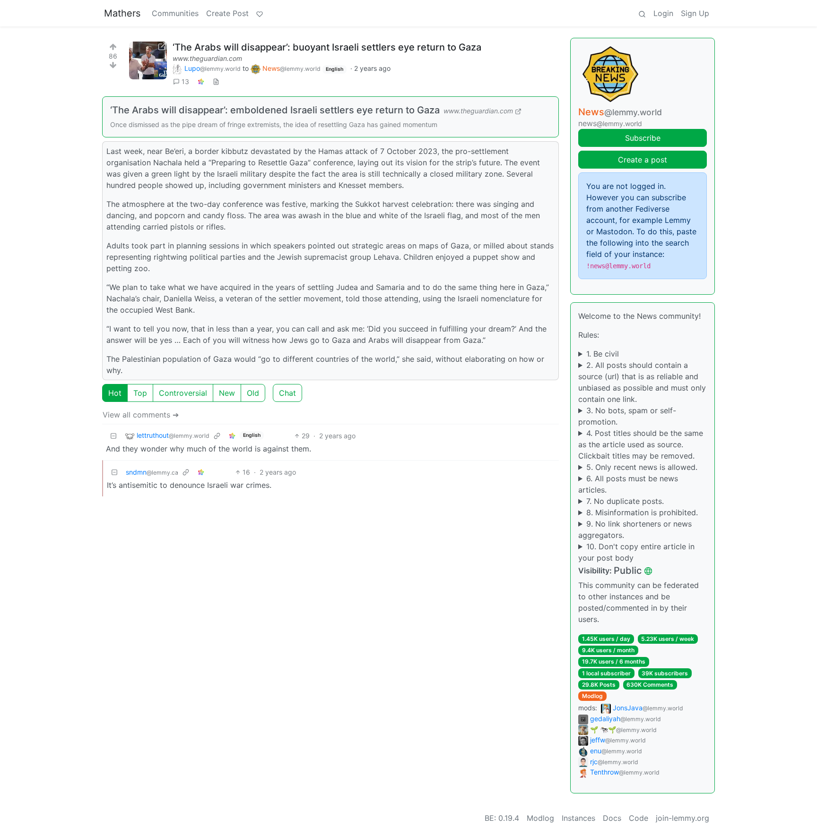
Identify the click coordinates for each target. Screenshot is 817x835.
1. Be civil (602, 353)
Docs (612, 818)
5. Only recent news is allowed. (641, 467)
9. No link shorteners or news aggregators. (635, 529)
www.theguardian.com (207, 58)
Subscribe (643, 138)
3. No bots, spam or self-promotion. (627, 416)
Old (253, 393)
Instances (578, 818)
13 (185, 81)
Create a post (642, 159)
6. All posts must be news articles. (628, 484)
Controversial (183, 393)
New (227, 393)
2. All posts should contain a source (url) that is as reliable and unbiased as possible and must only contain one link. (642, 382)
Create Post (227, 13)
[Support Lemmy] (259, 13)
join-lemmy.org (682, 818)
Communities (175, 13)
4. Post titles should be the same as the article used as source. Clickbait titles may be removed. (640, 444)
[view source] (216, 81)
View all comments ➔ (141, 414)
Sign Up (695, 13)
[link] (201, 81)
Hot (115, 393)
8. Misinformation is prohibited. (642, 512)
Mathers (122, 13)
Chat (287, 393)
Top (140, 393)
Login (663, 13)
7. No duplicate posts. (625, 501)
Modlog (592, 695)
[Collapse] (113, 435)
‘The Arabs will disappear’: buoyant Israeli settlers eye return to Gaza (327, 47)
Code (638, 818)
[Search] (642, 13)
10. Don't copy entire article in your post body (636, 552)
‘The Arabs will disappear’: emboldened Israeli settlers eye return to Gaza (275, 110)
